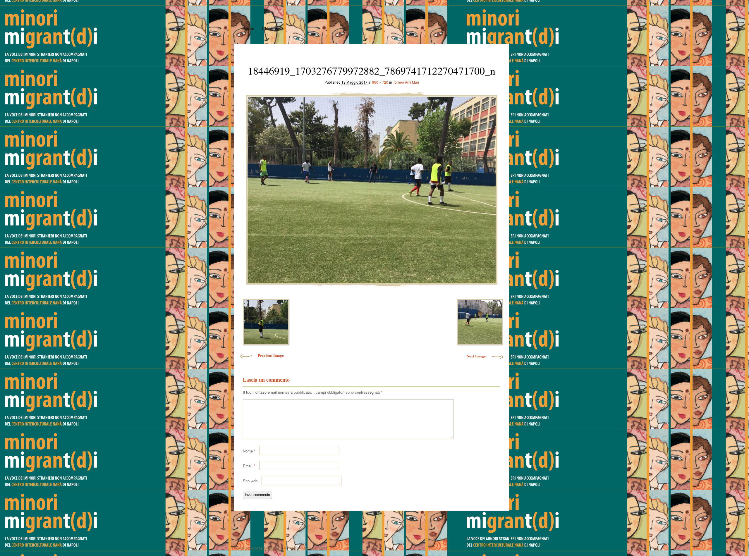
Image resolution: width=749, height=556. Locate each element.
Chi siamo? (272, 28)
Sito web (250, 480)
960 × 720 (380, 82)
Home (248, 28)
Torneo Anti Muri (406, 82)
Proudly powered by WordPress (256, 547)
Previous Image (271, 355)
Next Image (476, 356)
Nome (249, 451)
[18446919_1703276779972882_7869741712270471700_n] (371, 188)
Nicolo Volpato (318, 547)
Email (249, 466)
